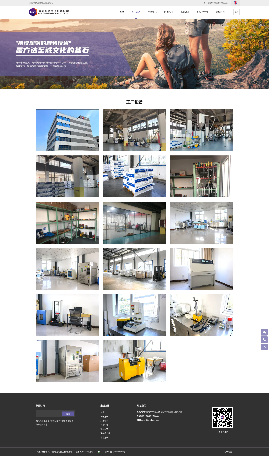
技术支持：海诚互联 (84, 452)
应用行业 (168, 12)
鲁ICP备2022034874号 (115, 452)
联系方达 (220, 12)
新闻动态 (185, 12)
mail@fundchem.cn (150, 420)
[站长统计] (99, 452)
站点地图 (228, 452)
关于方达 (135, 12)
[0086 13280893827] (264, 339)
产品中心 (152, 12)
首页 (122, 12)
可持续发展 (202, 12)
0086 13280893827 (219, 3)
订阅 (68, 414)
